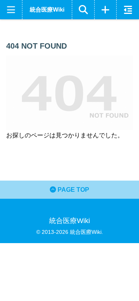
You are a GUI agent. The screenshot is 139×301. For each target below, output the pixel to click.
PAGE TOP (72, 189)
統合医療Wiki (47, 9)
